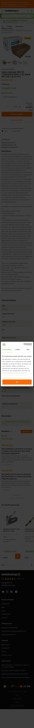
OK (17, 382)
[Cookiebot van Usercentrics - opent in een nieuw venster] (24, 344)
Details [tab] (17, 349)
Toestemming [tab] (6, 349)
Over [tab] (28, 349)
